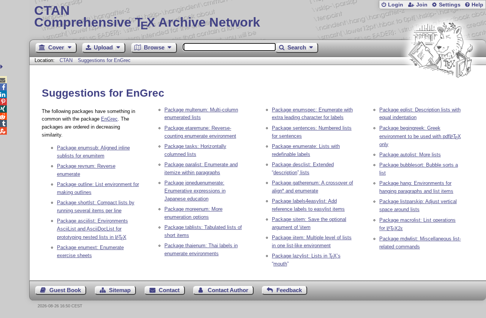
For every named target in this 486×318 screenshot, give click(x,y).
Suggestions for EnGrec (104, 60)
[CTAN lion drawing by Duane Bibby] (440, 92)
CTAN (66, 60)
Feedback (289, 290)
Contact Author (228, 290)
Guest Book (65, 290)
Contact (169, 290)
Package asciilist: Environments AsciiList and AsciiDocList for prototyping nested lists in (92, 229)
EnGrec (109, 119)
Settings (450, 5)
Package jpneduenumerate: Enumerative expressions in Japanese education (195, 191)
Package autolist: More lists (410, 154)
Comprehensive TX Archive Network (147, 17)
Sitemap (120, 290)
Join (422, 5)
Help (477, 5)
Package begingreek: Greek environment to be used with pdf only (420, 136)
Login (395, 5)
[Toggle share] (2, 66)
